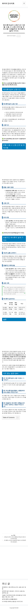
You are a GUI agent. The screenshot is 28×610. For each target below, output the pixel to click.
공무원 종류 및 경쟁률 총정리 (9, 599)
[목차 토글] (16, 417)
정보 (14, 535)
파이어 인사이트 (8, 3)
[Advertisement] (14, 54)
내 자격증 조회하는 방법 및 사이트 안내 (12, 601)
